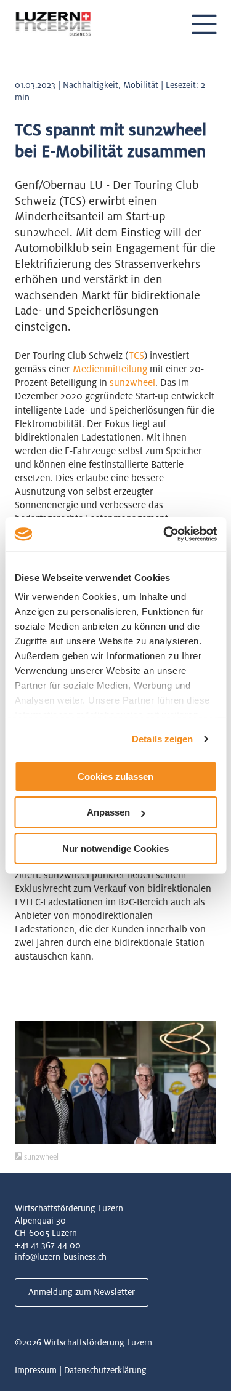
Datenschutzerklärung (105, 1370)
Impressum (36, 1370)
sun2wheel (132, 382)
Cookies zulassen (115, 776)
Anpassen (108, 812)
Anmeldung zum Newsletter (81, 1291)
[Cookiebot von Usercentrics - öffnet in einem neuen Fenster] (164, 534)
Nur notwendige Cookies (115, 848)
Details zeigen (162, 739)
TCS (136, 355)
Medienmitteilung (110, 369)
